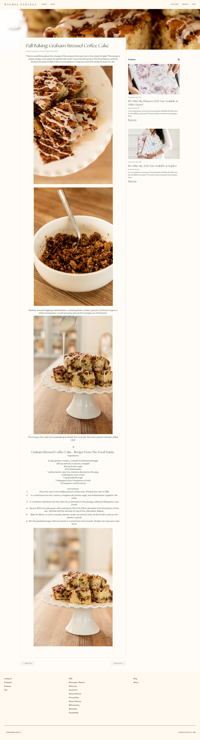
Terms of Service (75, 694)
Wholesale (73, 709)
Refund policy (74, 705)
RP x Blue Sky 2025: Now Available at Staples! (152, 166)
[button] (52, 4)
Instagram (8, 679)
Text (5, 690)
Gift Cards (73, 686)
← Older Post (27, 663)
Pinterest (7, 686)
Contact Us (73, 690)
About (135, 682)
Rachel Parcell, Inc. (186, 732)
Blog (135, 679)
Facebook (8, 682)
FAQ (70, 679)
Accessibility (73, 713)
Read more (132, 120)
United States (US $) (13, 732)
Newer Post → (118, 663)
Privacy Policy (74, 698)
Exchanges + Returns (77, 682)
